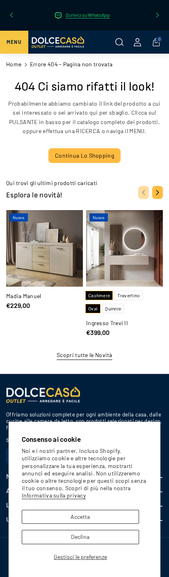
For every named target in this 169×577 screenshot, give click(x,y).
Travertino (128, 295)
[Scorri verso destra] (157, 192)
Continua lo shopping (84, 155)
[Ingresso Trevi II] (124, 248)
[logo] (43, 395)
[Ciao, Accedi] (137, 42)
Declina (80, 536)
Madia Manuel (23, 295)
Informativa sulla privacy (54, 495)
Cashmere (99, 295)
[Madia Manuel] (44, 248)
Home (13, 64)
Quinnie (113, 308)
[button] (11, 42)
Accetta (80, 516)
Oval (93, 308)
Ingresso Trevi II (107, 322)
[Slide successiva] (157, 15)
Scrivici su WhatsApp (88, 15)
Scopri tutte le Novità (84, 354)
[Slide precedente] (11, 15)
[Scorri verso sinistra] (143, 192)
